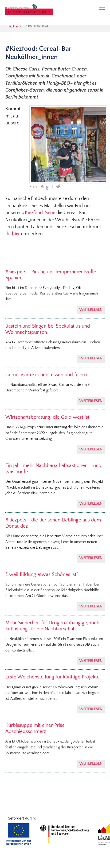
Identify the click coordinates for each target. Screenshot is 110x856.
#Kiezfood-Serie (38, 212)
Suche (44, 12)
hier (16, 234)
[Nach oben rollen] (98, 844)
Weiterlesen (91, 310)
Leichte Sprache (22, 12)
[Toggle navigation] (102, 9)
